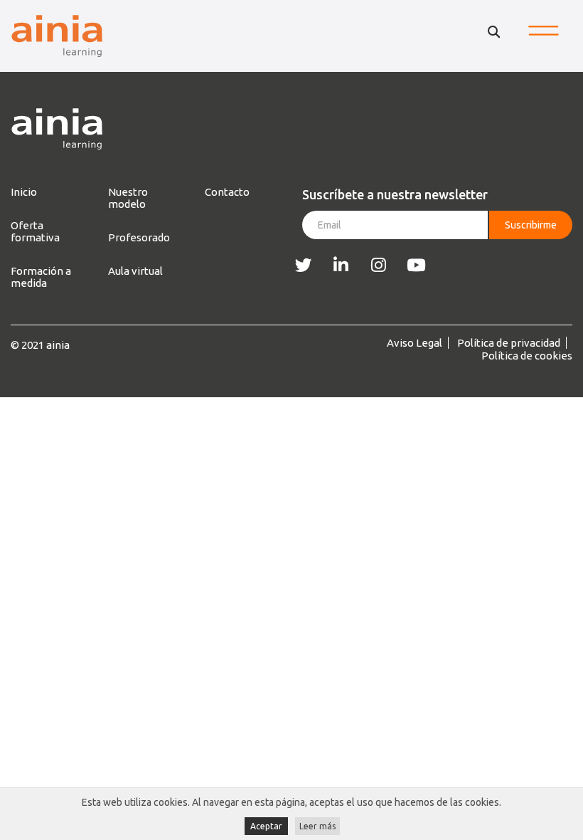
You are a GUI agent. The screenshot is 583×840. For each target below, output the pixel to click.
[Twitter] (303, 265)
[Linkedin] (341, 265)
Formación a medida (41, 277)
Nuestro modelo (128, 198)
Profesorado (139, 237)
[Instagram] (378, 265)
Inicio (24, 192)
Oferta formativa (35, 231)
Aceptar (266, 826)
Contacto (227, 192)
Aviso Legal (414, 343)
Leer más (317, 826)
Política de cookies (526, 356)
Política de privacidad (508, 343)
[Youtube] (416, 265)
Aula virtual (135, 271)
